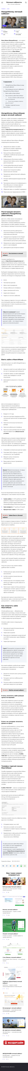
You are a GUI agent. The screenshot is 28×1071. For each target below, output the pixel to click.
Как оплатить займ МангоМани (14, 95)
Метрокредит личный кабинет (12, 1008)
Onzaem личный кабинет (10, 933)
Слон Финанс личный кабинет (12, 957)
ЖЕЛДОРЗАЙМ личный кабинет (12, 1053)
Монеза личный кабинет (10, 909)
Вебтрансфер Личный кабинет (12, 886)
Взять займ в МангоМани (13, 93)
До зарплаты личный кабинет (12, 1030)
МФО (4, 25)
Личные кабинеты (14, 2)
